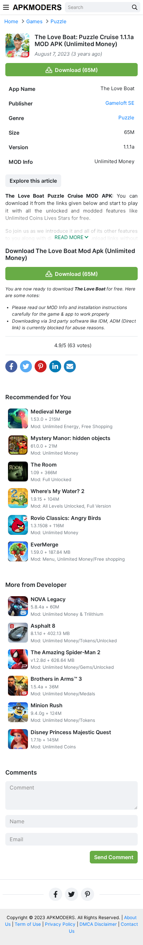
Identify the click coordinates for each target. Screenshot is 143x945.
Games (34, 21)
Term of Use (28, 924)
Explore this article (33, 180)
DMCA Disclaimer (98, 924)
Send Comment (113, 857)
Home (11, 21)
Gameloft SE (119, 103)
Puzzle (59, 21)
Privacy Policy (60, 924)
